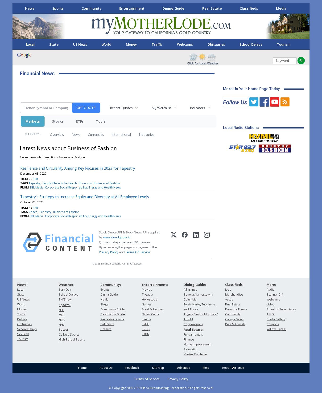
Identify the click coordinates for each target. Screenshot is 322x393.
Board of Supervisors (281, 309)
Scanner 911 (275, 295)
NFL (61, 310)
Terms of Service (147, 379)
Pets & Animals (235, 324)
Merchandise (234, 295)
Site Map (158, 367)
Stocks (58, 121)
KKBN (145, 334)
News (29, 8)
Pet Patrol (107, 324)
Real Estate (212, 8)
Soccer (63, 330)
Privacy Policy (108, 252)
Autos (229, 299)
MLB (62, 315)
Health (104, 299)
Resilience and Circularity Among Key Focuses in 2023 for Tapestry (77, 168)
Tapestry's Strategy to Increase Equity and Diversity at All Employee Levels (84, 196)
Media (281, 8)
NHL (61, 325)
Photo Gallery (276, 319)
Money (131, 44)
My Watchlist (161, 108)
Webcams (185, 44)
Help (206, 367)
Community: (110, 284)
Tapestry (35, 183)
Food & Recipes (153, 309)
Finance (189, 339)
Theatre (147, 295)
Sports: (64, 305)
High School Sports (72, 339)
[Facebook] (185, 242)
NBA (62, 320)
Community (91, 8)
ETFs (80, 121)
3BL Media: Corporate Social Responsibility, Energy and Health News (75, 187)
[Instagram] (207, 242)
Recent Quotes (121, 108)
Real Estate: (194, 329)
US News (80, 44)
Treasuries (146, 134)
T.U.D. (271, 314)
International (121, 134)
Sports (58, 8)
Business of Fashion (107, 183)
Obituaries (216, 44)
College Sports (69, 335)
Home (82, 367)
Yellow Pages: (276, 329)
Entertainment (131, 8)
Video (271, 304)
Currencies (96, 134)
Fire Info (105, 329)
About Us (105, 367)
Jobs (228, 290)
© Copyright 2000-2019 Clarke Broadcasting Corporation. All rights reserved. (161, 388)
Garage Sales (234, 319)
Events (104, 290)
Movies (147, 290)
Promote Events (236, 309)
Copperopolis (193, 324)
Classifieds (249, 8)
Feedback (132, 367)
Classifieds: (234, 284)
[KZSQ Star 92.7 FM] (240, 147)
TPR (35, 179)
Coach (33, 212)
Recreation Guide (112, 319)
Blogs (104, 304)
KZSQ (146, 329)
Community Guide (112, 309)
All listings (190, 290)
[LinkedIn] (196, 242)
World (106, 44)
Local (30, 44)
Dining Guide (173, 8)
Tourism (284, 44)
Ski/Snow (65, 299)
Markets (32, 121)
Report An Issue (233, 367)
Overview (57, 134)
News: (22, 284)
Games (147, 304)
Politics (22, 319)
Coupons (273, 324)
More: (271, 284)
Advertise (183, 367)
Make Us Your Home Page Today (251, 89)
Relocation (191, 349)
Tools (100, 121)
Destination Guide (112, 314)
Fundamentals (193, 335)
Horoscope (149, 299)
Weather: (66, 284)
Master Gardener (195, 354)
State (53, 44)
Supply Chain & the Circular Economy (67, 183)
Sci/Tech (23, 334)
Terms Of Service (137, 252)
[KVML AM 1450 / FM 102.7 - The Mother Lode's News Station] (264, 136)
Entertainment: (155, 284)
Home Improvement (197, 344)
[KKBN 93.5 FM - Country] (274, 147)
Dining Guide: (195, 284)
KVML (145, 324)
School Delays (250, 44)
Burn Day (65, 290)
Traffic (157, 44)
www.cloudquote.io (117, 237)
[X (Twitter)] (173, 242)
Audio (271, 290)
